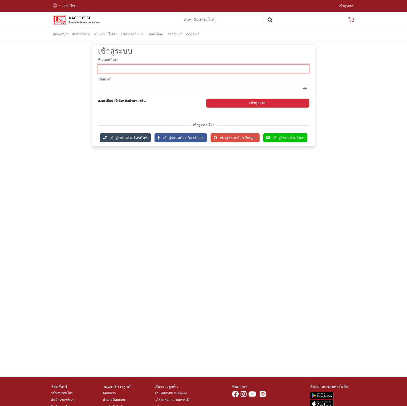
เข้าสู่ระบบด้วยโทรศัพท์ (127, 138)
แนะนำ (99, 34)
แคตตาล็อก (155, 34)
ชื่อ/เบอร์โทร (108, 60)
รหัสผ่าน (105, 79)
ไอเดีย (113, 34)
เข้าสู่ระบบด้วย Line (287, 138)
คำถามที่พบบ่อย (114, 400)
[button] (56, 6)
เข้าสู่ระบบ (346, 6)
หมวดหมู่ (59, 34)
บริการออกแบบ (132, 34)
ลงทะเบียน (105, 101)
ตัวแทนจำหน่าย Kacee (171, 393)
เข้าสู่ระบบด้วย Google (236, 138)
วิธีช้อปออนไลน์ (62, 393)
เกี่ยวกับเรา (174, 34)
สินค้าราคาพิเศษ (63, 400)
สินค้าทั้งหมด (81, 34)
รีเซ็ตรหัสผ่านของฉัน (130, 101)
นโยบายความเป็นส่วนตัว (173, 400)
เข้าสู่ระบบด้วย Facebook (182, 138)
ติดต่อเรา (192, 34)
